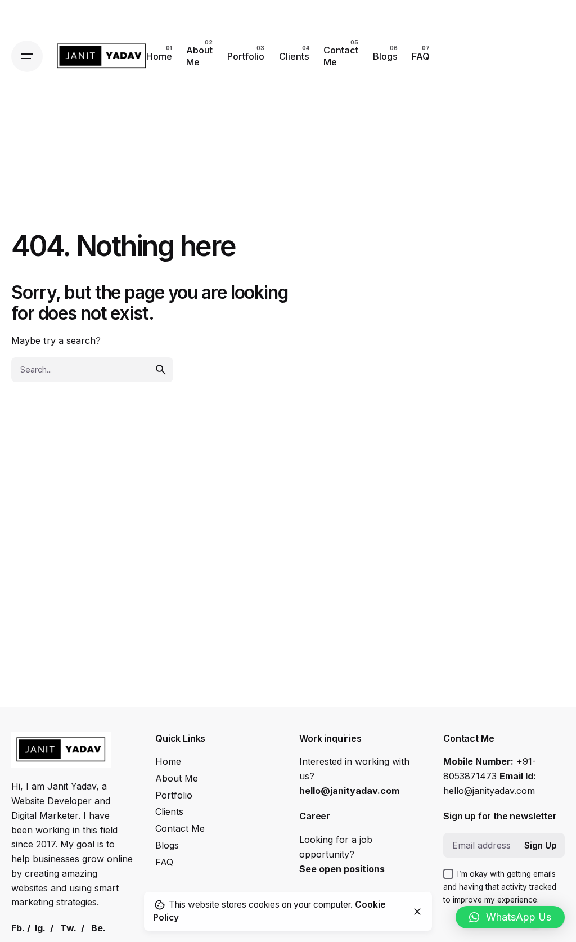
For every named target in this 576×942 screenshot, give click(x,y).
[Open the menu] (27, 56)
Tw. (68, 928)
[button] (510, 917)
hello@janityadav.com (349, 790)
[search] (160, 369)
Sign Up (540, 845)
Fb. (18, 928)
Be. (98, 928)
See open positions (342, 868)
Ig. (40, 928)
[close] (417, 911)
